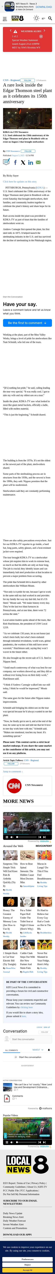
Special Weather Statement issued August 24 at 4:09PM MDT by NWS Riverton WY (26, 44)
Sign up (47, 1027)
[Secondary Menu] (7, 18)
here (24, 1016)
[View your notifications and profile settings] (49, 1050)
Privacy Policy (38, 1183)
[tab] (11, 1050)
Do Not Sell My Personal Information (21, 1194)
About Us (32, 1187)
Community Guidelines (14, 1187)
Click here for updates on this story (20, 181)
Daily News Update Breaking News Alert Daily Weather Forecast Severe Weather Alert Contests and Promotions (15, 1220)
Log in (39, 1027)
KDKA (40, 187)
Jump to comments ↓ (13, 771)
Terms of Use (23, 1183)
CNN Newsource (13, 151)
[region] (27, 1068)
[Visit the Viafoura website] (45, 1108)
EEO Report (9, 1183)
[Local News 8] (21, 18)
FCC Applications (29, 1190)
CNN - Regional (31, 760)
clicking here (26, 1007)
